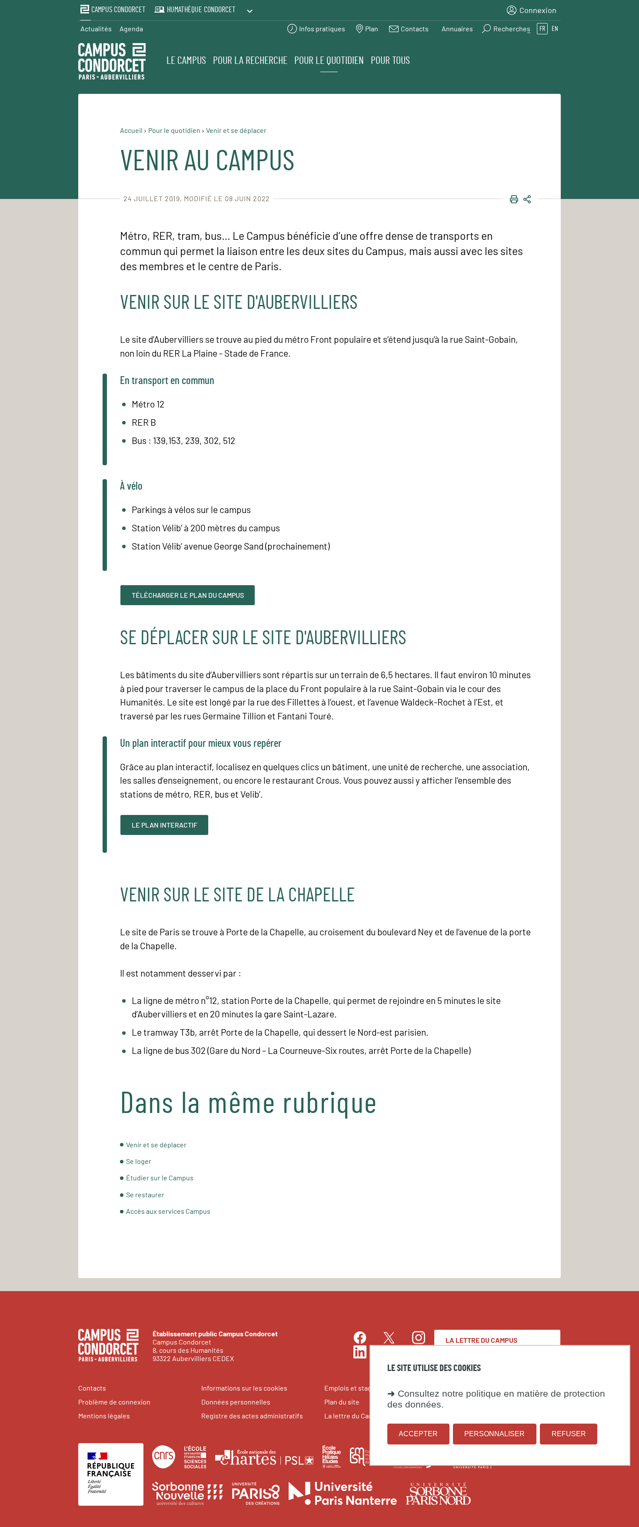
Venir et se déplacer (156, 1144)
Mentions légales (104, 1415)
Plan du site (341, 1402)
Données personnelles (235, 1402)
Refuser (569, 1434)
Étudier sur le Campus (159, 1177)
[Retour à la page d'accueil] (112, 62)
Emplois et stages (351, 1388)
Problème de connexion (114, 1402)
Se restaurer (145, 1194)
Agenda (131, 28)
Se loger (138, 1161)
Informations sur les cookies (244, 1388)
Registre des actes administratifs (252, 1415)
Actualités (96, 28)
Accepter (418, 1434)
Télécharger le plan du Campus (188, 595)
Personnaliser (494, 1434)
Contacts (92, 1388)
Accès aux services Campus (168, 1211)
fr (542, 28)
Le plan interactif (164, 825)
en (555, 28)
